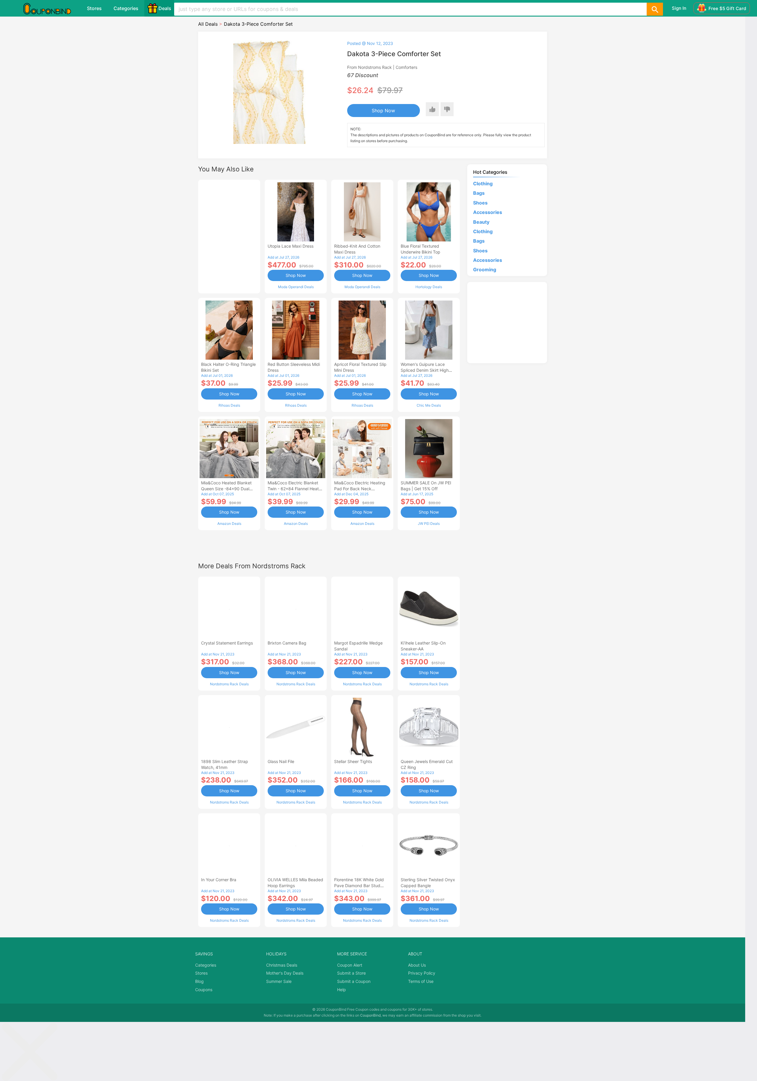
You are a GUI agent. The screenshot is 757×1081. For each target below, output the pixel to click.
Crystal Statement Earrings (227, 642)
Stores (94, 8)
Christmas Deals (281, 965)
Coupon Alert (349, 965)
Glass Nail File (281, 761)
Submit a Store (351, 973)
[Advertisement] (229, 236)
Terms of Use (421, 981)
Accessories (487, 212)
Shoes (480, 203)
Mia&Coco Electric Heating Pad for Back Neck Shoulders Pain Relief (359, 488)
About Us (417, 965)
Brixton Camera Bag (287, 642)
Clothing (483, 183)
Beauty (481, 222)
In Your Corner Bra (218, 879)
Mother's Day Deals (284, 973)
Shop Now (383, 110)
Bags (479, 193)
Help (341, 989)
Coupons (203, 989)
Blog (199, 981)
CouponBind (370, 1015)
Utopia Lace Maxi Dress (290, 246)
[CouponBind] (51, 8)
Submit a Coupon (354, 981)
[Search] (654, 9)
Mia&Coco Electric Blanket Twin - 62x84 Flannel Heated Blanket (296, 488)
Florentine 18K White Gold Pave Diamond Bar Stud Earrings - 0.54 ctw (359, 885)
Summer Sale (279, 981)
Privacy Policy (421, 973)
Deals (164, 8)
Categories (126, 8)
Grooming (484, 269)
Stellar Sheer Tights (353, 761)
